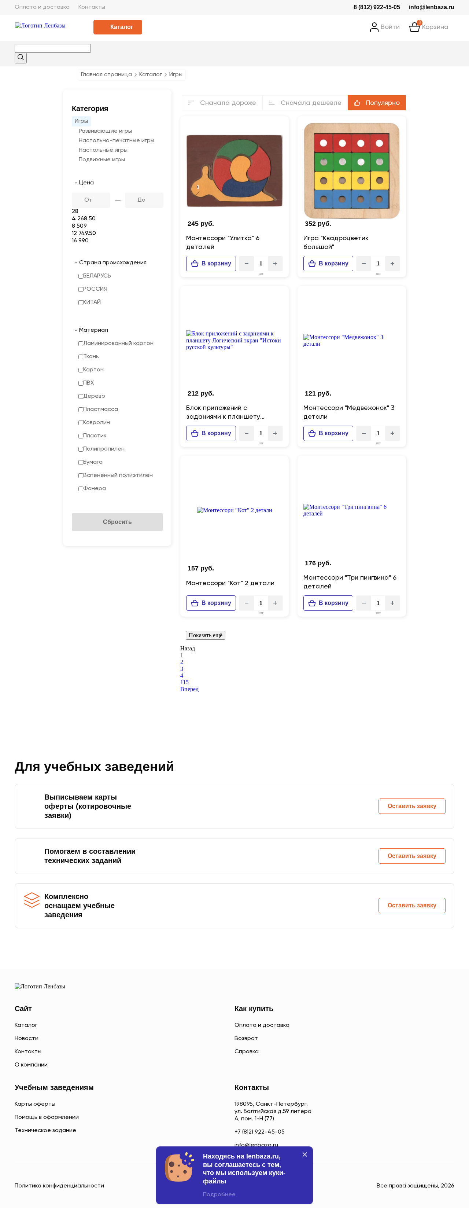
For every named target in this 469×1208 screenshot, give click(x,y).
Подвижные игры (102, 160)
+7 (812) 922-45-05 (259, 1132)
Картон (93, 370)
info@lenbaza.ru (431, 7)
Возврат (246, 1039)
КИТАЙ (92, 302)
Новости (26, 1039)
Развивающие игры (105, 131)
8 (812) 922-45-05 (377, 7)
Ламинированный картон (118, 343)
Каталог (121, 27)
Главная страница (106, 75)
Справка (246, 1052)
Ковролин (96, 423)
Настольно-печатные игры (116, 141)
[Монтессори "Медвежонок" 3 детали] (351, 340)
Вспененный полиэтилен (118, 475)
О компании (31, 1065)
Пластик (95, 436)
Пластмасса (100, 409)
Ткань (91, 357)
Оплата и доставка (42, 7)
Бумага (93, 462)
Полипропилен (104, 449)
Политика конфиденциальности (59, 1186)
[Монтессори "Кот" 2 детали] (234, 510)
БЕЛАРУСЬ (97, 276)
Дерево (94, 396)
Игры (81, 121)
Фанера (94, 489)
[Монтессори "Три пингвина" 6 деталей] (351, 510)
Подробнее (219, 1195)
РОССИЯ (95, 289)
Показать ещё (205, 635)
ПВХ (88, 383)
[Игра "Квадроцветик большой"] (351, 171)
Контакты (91, 7)
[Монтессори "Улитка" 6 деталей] (234, 171)
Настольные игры (103, 150)
